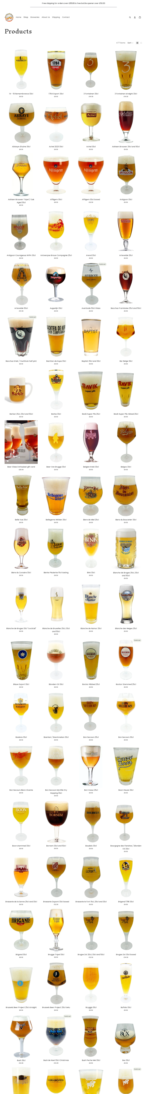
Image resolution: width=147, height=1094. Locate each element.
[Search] (130, 17)
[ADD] (34, 88)
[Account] (134, 17)
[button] (130, 42)
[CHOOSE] (139, 141)
